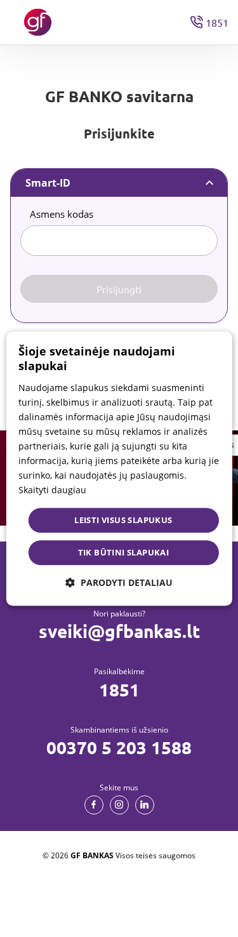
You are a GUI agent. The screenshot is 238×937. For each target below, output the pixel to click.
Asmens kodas (61, 214)
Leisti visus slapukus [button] (123, 520)
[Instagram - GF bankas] (119, 804)
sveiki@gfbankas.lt (119, 631)
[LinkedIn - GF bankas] (144, 804)
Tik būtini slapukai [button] (123, 552)
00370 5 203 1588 (119, 747)
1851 (119, 689)
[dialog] (119, 468)
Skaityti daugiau (52, 490)
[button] (119, 582)
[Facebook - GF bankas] (93, 804)
